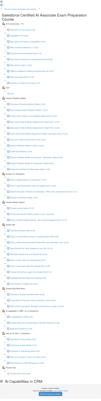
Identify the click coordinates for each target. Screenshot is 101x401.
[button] (1, 2)
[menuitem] (1, 5)
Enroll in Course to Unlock (50, 394)
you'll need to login (60, 390)
